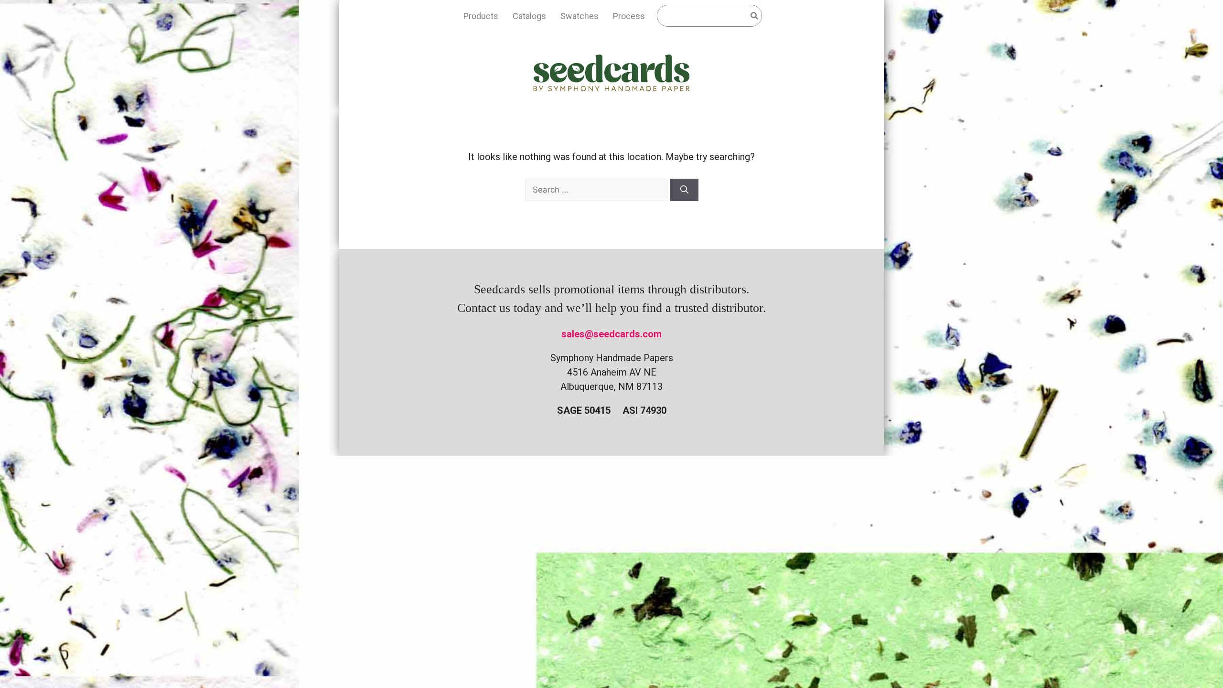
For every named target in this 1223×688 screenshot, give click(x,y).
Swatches (579, 16)
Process (629, 16)
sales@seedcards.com (611, 334)
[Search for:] (597, 189)
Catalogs (529, 16)
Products (480, 16)
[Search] (684, 190)
